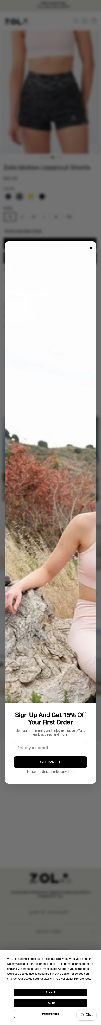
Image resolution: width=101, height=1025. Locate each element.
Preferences (50, 1014)
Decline (50, 1003)
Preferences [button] (82, 979)
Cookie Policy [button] (68, 974)
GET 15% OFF (50, 762)
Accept (50, 992)
